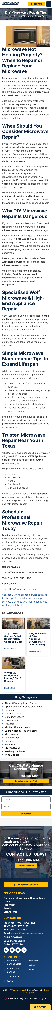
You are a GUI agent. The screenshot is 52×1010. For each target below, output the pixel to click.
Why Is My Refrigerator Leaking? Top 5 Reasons (12, 677)
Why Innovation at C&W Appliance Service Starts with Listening (38, 639)
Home (9, 16)
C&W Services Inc (17, 990)
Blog (16, 16)
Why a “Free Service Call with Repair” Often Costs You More (13, 637)
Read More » (10, 649)
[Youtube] (18, 950)
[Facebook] (6, 950)
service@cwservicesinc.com (27, 933)
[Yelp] (24, 950)
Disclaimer (29, 993)
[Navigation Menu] (48, 4)
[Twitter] (12, 950)
